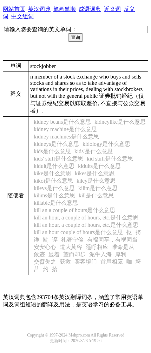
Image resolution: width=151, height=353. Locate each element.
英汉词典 (39, 9)
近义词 (112, 9)
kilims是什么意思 (54, 195)
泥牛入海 (100, 254)
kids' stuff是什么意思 (58, 159)
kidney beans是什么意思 (62, 122)
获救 (65, 262)
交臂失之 (45, 262)
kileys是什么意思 (54, 188)
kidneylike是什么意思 (120, 122)
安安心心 (45, 247)
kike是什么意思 (52, 173)
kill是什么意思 (96, 195)
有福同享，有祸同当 (112, 240)
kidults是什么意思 (99, 166)
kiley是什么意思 (96, 181)
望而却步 (74, 254)
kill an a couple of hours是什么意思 (74, 210)
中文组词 (22, 16)
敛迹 (39, 254)
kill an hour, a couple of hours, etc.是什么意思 (86, 217)
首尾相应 (111, 262)
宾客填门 (85, 262)
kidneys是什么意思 (56, 144)
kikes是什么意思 (94, 173)
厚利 (120, 254)
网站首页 (14, 9)
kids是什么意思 (52, 151)
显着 (54, 254)
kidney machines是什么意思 (66, 137)
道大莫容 (71, 247)
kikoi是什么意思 (53, 181)
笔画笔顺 (64, 9)
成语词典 (90, 9)
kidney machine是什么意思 (65, 129)
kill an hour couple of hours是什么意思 (78, 232)
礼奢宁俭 (72, 240)
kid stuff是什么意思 (110, 159)
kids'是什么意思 (93, 151)
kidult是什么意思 (54, 166)
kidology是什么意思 (106, 144)
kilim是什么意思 (98, 188)
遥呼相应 (97, 247)
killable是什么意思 (56, 203)
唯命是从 (123, 247)
